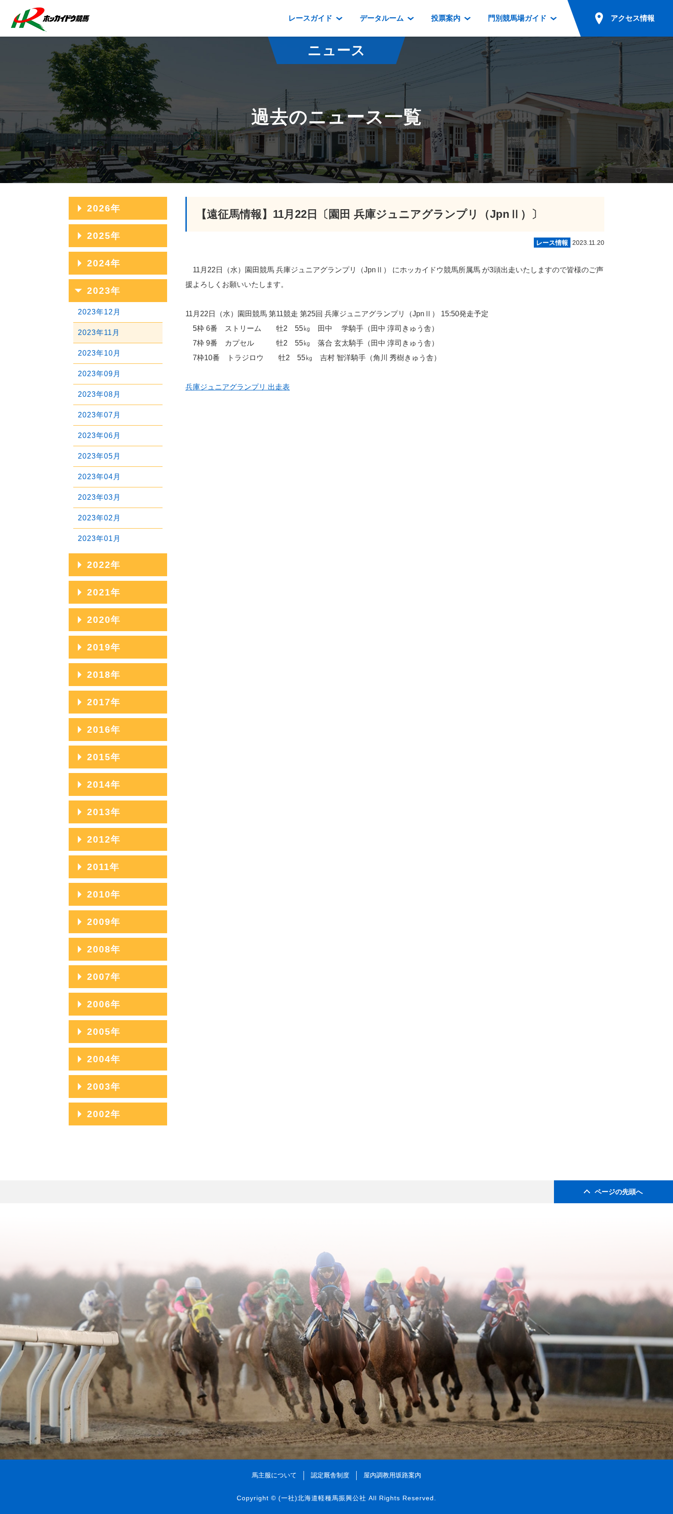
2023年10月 (99, 353)
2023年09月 (99, 374)
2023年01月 (99, 538)
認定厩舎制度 (330, 1475)
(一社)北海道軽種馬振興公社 (322, 1498)
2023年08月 (99, 394)
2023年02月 (99, 518)
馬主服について (274, 1475)
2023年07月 (99, 415)
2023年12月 (99, 312)
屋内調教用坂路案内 (392, 1475)
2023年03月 (99, 497)
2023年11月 (99, 332)
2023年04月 (99, 477)
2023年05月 (99, 456)
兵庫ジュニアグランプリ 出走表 (237, 387)
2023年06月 (99, 435)
